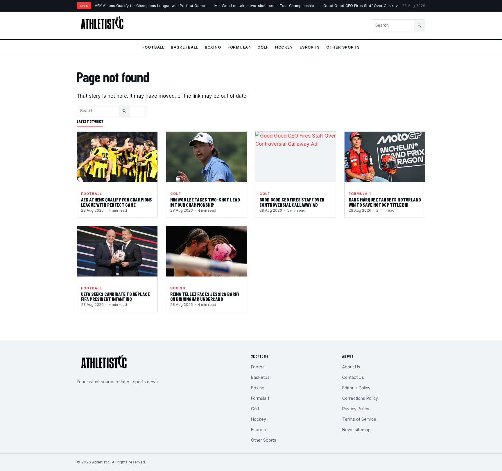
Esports (310, 47)
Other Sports (343, 47)
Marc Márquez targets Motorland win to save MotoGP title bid (385, 202)
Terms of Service (359, 419)
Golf (262, 47)
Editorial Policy (356, 387)
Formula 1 (239, 47)
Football (153, 47)
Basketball (184, 47)
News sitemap (356, 429)
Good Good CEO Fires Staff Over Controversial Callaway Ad (377, 5)
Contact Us (353, 377)
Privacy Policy (355, 408)
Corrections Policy (360, 398)
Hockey (284, 47)
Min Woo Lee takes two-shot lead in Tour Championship (264, 5)
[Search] (419, 25)
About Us (351, 366)
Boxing (213, 47)
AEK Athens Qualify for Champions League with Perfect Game (150, 5)
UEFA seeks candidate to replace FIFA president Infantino (115, 296)
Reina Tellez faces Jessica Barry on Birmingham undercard (205, 296)
